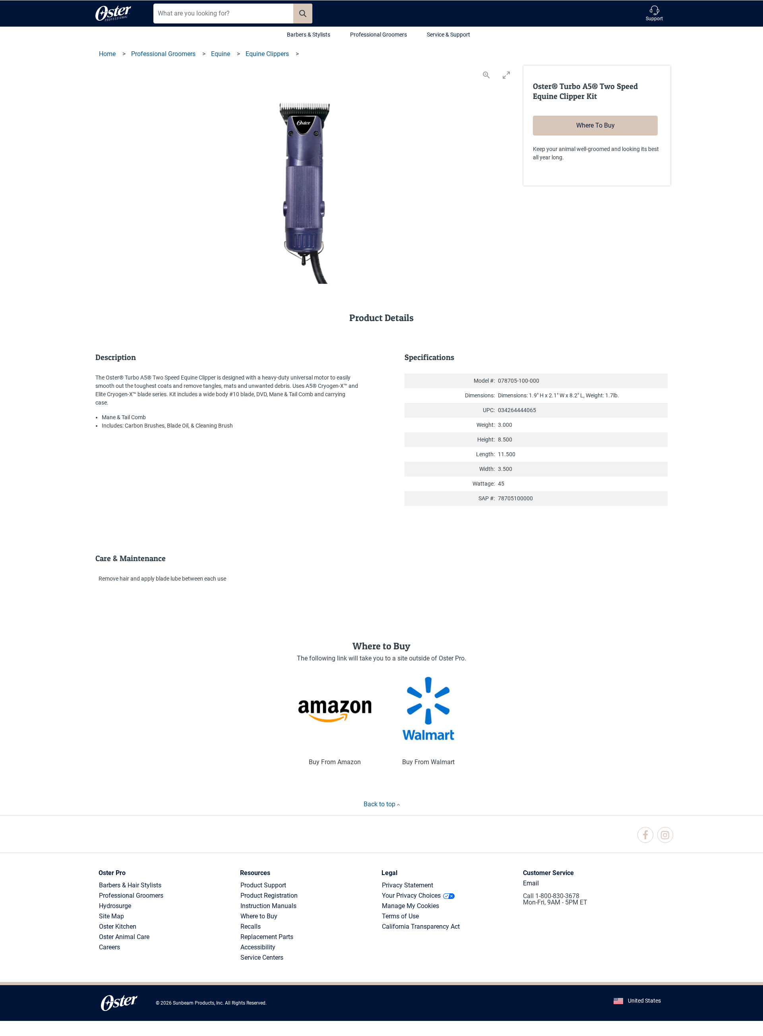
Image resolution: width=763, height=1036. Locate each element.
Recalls (250, 926)
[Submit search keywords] (302, 13)
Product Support (263, 885)
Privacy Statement (407, 885)
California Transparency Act (421, 926)
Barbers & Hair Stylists (130, 885)
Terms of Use (400, 916)
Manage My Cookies (410, 906)
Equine (221, 54)
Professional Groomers (378, 34)
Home (108, 54)
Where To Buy (595, 125)
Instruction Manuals (268, 906)
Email (531, 883)
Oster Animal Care (124, 937)
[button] (654, 13)
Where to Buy (258, 916)
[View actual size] (486, 75)
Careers (109, 947)
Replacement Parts (266, 937)
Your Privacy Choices (411, 895)
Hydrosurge (115, 906)
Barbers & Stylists (308, 34)
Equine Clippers (268, 54)
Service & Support (448, 34)
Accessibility (257, 947)
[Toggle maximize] (506, 75)
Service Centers (261, 957)
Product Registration (269, 895)
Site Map (111, 916)
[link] (645, 835)
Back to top (380, 804)
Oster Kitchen (117, 926)
